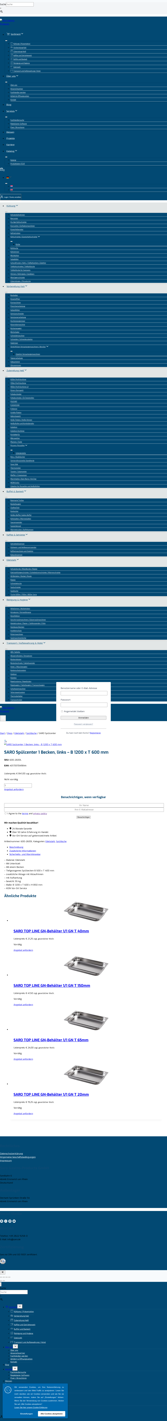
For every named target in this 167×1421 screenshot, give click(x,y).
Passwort (65, 699)
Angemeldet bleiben (74, 711)
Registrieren (95, 733)
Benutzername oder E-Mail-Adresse (79, 688)
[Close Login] (2, 1272)
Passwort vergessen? (83, 724)
